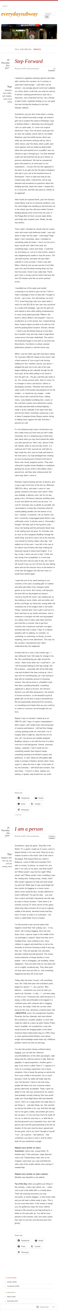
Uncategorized (33, 69)
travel (5, 99)
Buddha (8, 96)
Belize (9, 93)
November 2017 (12, 1301)
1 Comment (51, 70)
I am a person (29, 829)
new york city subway (7, 863)
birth (3, 96)
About (5, 6)
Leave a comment (51, 837)
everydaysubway (19, 14)
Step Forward (29, 61)
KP (24, 69)
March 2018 (11, 1297)
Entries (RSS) (12, 1282)
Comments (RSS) (13, 1286)
